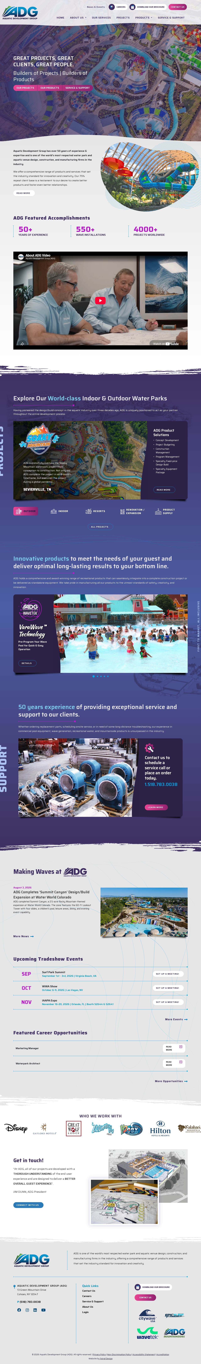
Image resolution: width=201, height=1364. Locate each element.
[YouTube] (43, 1310)
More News (21, 936)
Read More (23, 193)
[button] (93, 676)
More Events (174, 1019)
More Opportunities (169, 1081)
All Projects (99, 526)
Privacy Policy (99, 1354)
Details (27, 663)
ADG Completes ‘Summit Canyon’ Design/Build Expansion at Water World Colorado (51, 894)
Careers (121, 7)
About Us (77, 18)
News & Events (96, 7)
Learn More (155, 807)
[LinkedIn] (35, 1310)
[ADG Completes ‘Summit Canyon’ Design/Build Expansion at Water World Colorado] (144, 912)
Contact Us (178, 7)
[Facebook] (19, 1310)
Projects (123, 18)
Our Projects (25, 88)
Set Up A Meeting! (167, 974)
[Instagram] (27, 1310)
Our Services (101, 18)
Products (142, 18)
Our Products (50, 88)
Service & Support (171, 18)
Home (60, 18)
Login (85, 1312)
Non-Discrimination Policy (119, 1354)
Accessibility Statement (144, 1354)
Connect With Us (27, 1205)
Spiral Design (106, 1358)
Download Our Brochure (151, 7)
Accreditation (162, 1354)
